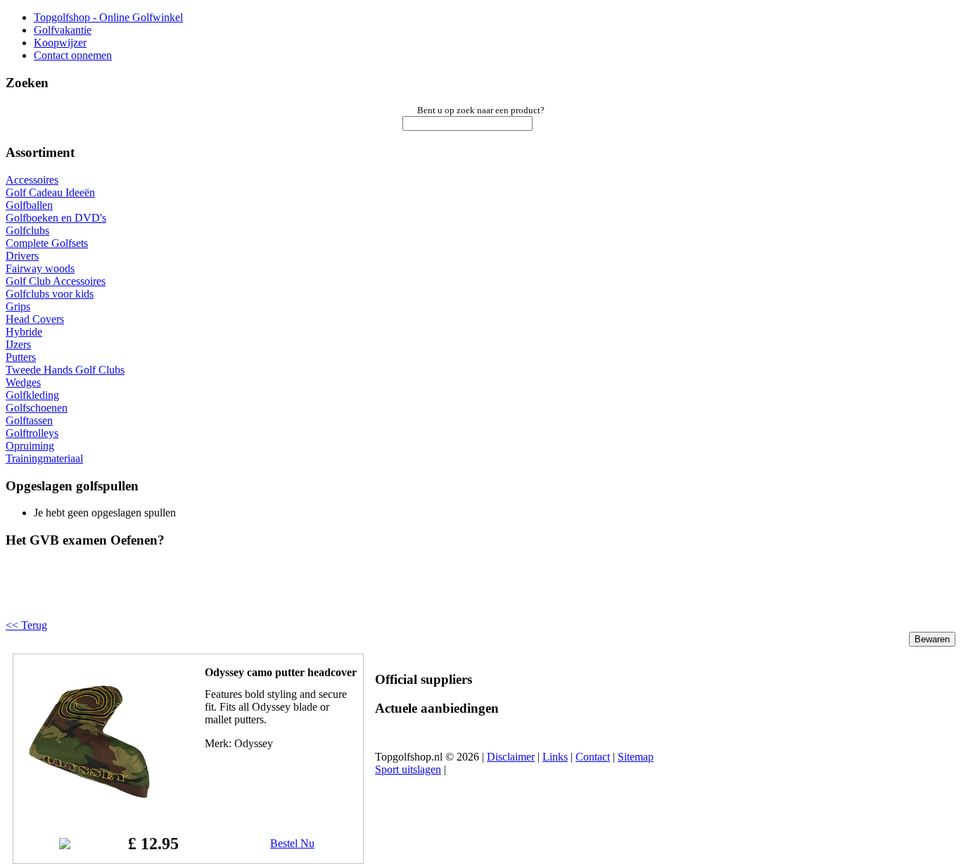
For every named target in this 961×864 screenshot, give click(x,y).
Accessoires (32, 180)
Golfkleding (32, 395)
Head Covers (35, 319)
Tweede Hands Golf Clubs (65, 370)
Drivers (22, 256)
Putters (21, 357)
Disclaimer (511, 757)
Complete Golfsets (47, 243)
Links (555, 757)
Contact (592, 757)
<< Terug (26, 625)
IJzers (18, 344)
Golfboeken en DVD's (56, 218)
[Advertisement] (184, 595)
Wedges (23, 382)
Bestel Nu (292, 843)
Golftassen (29, 420)
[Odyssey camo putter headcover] (89, 809)
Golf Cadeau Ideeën (50, 192)
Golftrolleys (32, 433)
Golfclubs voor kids (50, 294)
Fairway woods (40, 268)
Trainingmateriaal (44, 458)
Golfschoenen (37, 408)
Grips (18, 306)
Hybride (24, 332)
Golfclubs (27, 230)
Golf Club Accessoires (56, 281)
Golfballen (29, 205)
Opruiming (30, 446)
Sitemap (636, 757)
